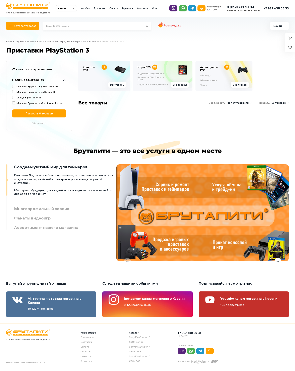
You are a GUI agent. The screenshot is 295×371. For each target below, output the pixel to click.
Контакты (142, 8)
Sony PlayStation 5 (139, 337)
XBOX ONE (135, 351)
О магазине (87, 337)
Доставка (100, 8)
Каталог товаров (25, 26)
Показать (39, 113)
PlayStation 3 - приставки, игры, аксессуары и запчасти (62, 41)
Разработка (184, 361)
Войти (278, 26)
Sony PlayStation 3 (139, 356)
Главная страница (16, 41)
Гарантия (127, 8)
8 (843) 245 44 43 (240, 7)
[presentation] (127, 261)
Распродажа (172, 25)
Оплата (113, 8)
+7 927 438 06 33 (276, 8)
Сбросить (37, 123)
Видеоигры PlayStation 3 (150, 74)
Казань (62, 8)
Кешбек (85, 8)
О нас (155, 8)
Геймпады (205, 75)
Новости (85, 356)
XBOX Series (136, 342)
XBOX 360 (134, 361)
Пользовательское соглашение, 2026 (25, 362)
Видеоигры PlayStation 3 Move (150, 78)
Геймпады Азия (208, 80)
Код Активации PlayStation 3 (152, 84)
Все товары (117, 84)
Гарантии (85, 351)
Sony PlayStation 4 (140, 346)
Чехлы (203, 85)
